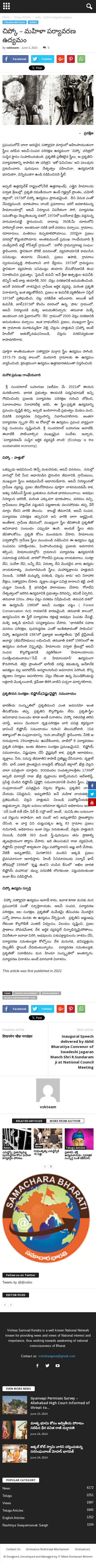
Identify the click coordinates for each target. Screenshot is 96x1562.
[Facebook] (38, 1366)
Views (33, 22)
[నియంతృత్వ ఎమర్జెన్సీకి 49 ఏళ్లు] (48, 1138)
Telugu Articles (14, 22)
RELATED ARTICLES (29, 1121)
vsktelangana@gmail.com (56, 1356)
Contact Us (13, 1549)
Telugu (7, 1496)
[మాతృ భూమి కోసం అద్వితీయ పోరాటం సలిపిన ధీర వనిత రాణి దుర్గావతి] (14, 1430)
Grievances (82, 1549)
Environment (50, 993)
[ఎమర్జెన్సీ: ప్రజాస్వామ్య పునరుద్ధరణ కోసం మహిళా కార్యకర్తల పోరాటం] (16, 1139)
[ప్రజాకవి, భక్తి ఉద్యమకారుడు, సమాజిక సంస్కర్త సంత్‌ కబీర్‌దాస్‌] (79, 1139)
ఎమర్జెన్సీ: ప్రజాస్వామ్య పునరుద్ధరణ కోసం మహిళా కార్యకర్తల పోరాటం (16, 1155)
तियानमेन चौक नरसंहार (17, 1036)
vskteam (12, 47)
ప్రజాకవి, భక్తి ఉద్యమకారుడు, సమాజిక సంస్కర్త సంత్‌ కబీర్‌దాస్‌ (78, 1155)
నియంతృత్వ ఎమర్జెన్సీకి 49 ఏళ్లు (46, 1152)
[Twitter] (49, 1366)
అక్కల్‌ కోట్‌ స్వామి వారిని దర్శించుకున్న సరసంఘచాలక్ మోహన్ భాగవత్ (57, 1449)
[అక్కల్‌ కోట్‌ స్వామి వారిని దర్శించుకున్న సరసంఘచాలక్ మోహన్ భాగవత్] (14, 1453)
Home (5, 17)
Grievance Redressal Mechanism (47, 1549)
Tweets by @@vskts (17, 1282)
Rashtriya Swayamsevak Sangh (25, 1525)
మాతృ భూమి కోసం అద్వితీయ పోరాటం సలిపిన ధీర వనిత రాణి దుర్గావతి (57, 1425)
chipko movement (26, 993)
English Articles (13, 1518)
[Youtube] (58, 1366)
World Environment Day (19, 997)
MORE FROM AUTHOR (65, 1121)
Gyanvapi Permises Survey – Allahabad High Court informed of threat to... (60, 1403)
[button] (88, 6)
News (7, 1147)
